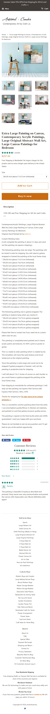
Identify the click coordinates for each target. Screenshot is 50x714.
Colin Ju (28, 234)
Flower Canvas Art (25, 556)
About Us (25, 633)
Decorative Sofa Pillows (25, 592)
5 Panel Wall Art (25, 547)
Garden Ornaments (25, 601)
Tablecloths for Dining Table (25, 595)
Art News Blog (25, 661)
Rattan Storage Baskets (25, 585)
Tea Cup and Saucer (25, 598)
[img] (7, 482)
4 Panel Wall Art (25, 544)
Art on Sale (25, 559)
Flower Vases (25, 616)
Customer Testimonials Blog (25, 658)
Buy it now (25, 196)
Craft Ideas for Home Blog (25, 622)
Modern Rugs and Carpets (25, 576)
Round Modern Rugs (25, 582)
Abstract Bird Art (25, 553)
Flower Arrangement (25, 613)
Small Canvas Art (25, 529)
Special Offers (25, 639)
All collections (25, 565)
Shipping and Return (25, 645)
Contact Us (25, 648)
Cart (46, 9)
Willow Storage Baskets (25, 588)
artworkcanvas (32, 705)
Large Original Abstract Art (25, 535)
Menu (7, 9)
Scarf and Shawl (25, 619)
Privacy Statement (25, 652)
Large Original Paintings (25, 538)
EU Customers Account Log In (25, 664)
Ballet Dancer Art (25, 550)
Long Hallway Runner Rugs (25, 579)
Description (8, 207)
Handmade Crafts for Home (25, 610)
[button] (7, 153)
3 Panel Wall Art (25, 541)
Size (3, 172)
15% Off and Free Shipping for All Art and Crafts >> (24, 214)
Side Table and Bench (25, 607)
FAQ (25, 636)
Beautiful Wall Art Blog (25, 655)
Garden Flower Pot (25, 604)
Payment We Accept (25, 642)
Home (4, 35)
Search (25, 522)
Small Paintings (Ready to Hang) (25, 532)
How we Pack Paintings (25, 562)
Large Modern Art (25, 525)
